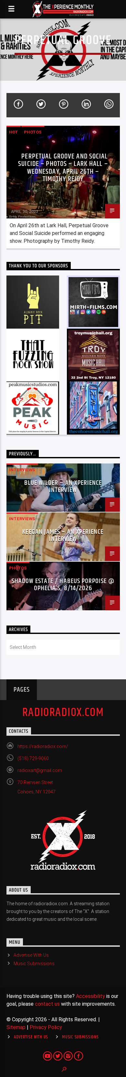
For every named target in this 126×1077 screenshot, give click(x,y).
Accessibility (90, 996)
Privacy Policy (46, 1027)
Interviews (22, 469)
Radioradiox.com (63, 713)
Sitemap (16, 1027)
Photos (33, 132)
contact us (47, 1004)
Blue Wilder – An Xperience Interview (63, 486)
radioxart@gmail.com (39, 770)
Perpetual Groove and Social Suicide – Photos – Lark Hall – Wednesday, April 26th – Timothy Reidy (63, 168)
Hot (13, 132)
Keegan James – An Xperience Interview (62, 535)
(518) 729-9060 (33, 758)
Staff (16, 207)
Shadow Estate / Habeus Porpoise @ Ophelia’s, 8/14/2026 (63, 584)
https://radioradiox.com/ (42, 746)
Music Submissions (34, 963)
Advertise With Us (31, 955)
